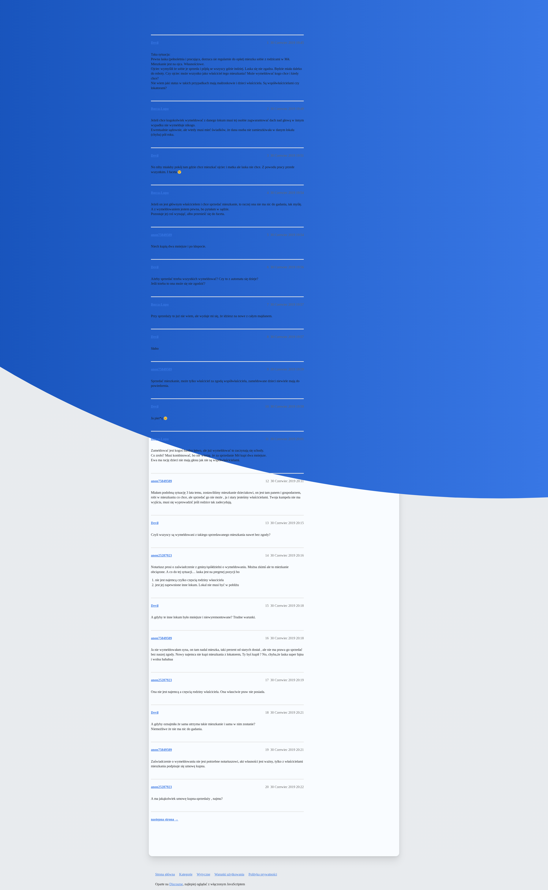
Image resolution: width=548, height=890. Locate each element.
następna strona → (164, 819)
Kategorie (185, 874)
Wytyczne (203, 874)
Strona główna (165, 874)
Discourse (176, 884)
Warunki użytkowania (229, 874)
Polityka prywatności (263, 874)
